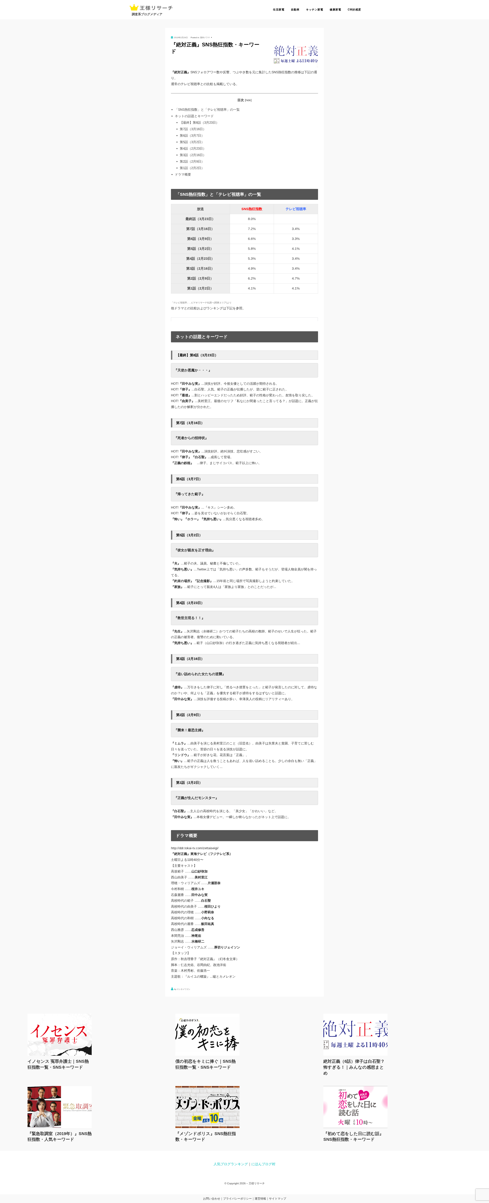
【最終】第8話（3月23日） (199, 122)
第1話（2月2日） (192, 168)
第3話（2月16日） (193, 155)
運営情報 (260, 1198)
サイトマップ (277, 1198)
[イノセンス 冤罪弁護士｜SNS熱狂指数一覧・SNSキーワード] (60, 1034)
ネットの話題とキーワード (194, 116)
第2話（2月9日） (192, 161)
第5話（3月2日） (192, 142)
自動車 (295, 9)
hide (248, 100)
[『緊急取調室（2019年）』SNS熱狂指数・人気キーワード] (60, 1107)
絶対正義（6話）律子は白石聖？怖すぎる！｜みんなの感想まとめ (354, 1067)
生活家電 (278, 9)
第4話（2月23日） (193, 148)
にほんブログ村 (263, 1164)
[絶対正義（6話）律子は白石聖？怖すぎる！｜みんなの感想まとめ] (355, 1034)
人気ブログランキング (231, 1164)
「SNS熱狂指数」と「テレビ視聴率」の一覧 (207, 109)
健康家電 (335, 9)
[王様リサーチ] (152, 7)
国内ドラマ (205, 37)
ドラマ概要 (183, 174)
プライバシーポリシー (237, 1198)
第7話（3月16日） (193, 129)
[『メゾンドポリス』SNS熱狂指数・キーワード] (207, 1107)
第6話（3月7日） (192, 135)
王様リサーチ (257, 1183)
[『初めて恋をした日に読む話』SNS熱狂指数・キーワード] (355, 1107)
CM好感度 (354, 9)
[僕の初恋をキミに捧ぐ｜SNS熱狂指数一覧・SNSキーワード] (207, 1034)
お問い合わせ (211, 1198)
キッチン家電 (314, 9)
